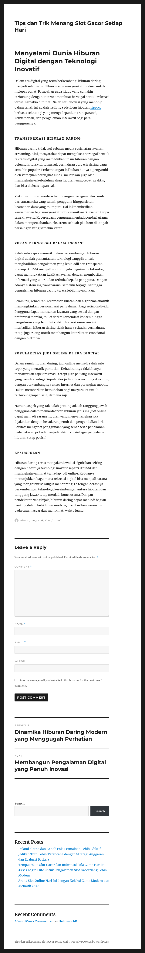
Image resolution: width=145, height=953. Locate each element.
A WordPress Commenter (34, 921)
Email (20, 642)
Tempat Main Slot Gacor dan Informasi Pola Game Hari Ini (61, 865)
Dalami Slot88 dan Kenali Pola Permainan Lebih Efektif (59, 849)
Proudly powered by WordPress (90, 941)
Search (20, 803)
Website (21, 660)
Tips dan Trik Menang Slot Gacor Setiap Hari (41, 941)
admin (24, 520)
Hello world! (68, 921)
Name (20, 623)
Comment (23, 566)
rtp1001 (95, 107)
